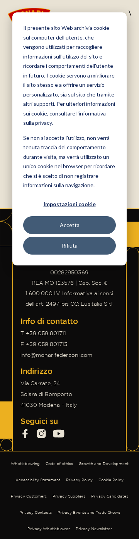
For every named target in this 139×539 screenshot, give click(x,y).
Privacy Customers (29, 496)
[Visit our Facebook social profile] (25, 433)
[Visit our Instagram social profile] (41, 433)
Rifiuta (70, 245)
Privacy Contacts (35, 512)
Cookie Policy (111, 480)
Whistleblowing (25, 464)
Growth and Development (104, 464)
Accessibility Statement (37, 480)
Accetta (70, 225)
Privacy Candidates (109, 496)
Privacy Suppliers (69, 496)
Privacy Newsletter (94, 529)
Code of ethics (59, 464)
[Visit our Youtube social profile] (58, 433)
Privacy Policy (79, 480)
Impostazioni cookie (70, 204)
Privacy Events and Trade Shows (89, 512)
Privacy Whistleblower (48, 529)
